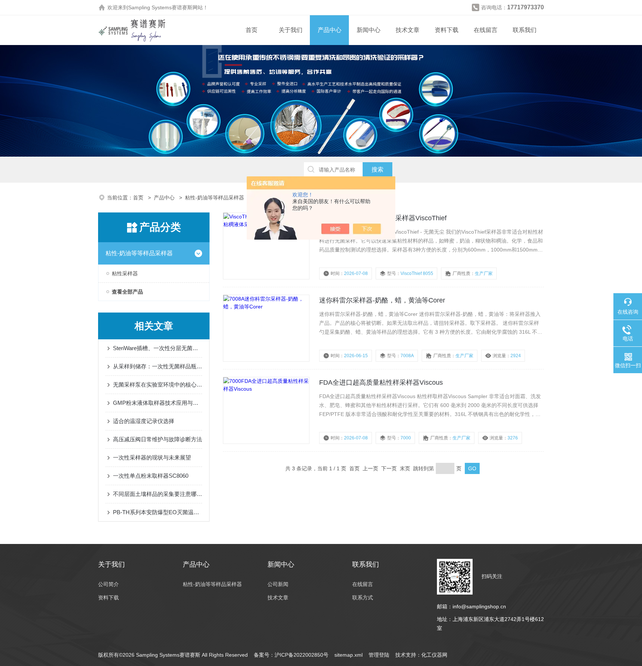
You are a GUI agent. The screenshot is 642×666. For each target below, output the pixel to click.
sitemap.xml (348, 655)
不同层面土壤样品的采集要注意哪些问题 (157, 494)
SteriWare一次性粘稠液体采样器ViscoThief (383, 218)
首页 (251, 30)
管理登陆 (379, 655)
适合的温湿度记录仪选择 (143, 421)
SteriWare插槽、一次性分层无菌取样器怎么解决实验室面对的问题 (157, 348)
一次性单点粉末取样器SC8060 (150, 476)
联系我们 (524, 30)
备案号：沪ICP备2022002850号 (291, 655)
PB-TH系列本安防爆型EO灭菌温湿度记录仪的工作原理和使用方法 (157, 512)
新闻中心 (368, 30)
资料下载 (446, 30)
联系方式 (362, 598)
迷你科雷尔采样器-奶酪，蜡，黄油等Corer (382, 300)
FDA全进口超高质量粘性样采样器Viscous (381, 382)
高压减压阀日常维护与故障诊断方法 (157, 439)
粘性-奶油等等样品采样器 (214, 198)
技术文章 (407, 30)
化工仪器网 (434, 655)
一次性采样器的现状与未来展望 (152, 457)
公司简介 (108, 584)
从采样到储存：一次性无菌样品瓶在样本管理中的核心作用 (157, 366)
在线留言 (485, 30)
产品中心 (329, 30)
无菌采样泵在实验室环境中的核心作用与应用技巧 (157, 384)
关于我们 (290, 30)
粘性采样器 (125, 273)
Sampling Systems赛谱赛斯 (160, 7)
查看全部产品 (127, 292)
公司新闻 (278, 584)
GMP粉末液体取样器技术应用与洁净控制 (157, 403)
